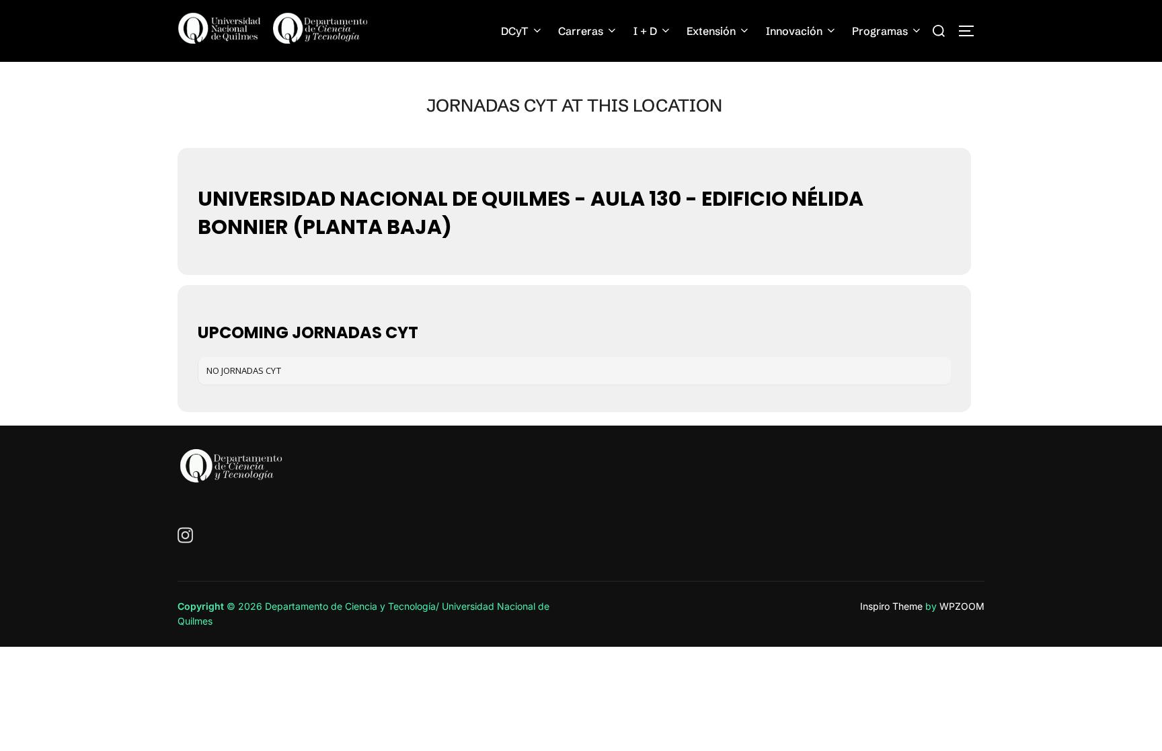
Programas (880, 31)
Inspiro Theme (891, 606)
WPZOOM (961, 606)
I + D (645, 31)
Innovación (794, 31)
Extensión (711, 31)
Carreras (580, 31)
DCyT (515, 31)
